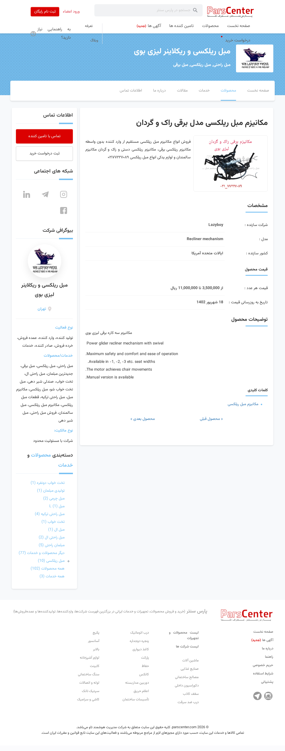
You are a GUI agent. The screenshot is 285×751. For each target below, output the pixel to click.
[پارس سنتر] (230, 12)
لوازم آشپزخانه (89, 658)
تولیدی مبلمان (51, 491)
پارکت (145, 658)
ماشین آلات (190, 660)
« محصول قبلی (211, 419)
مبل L (57, 506)
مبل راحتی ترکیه (50, 514)
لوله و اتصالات (89, 683)
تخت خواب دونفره (48, 483)
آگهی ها (262, 640)
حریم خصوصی (263, 665)
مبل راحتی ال (52, 538)
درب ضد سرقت (188, 702)
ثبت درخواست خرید (45, 154)
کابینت (94, 666)
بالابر (96, 649)
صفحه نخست (263, 632)
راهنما (269, 657)
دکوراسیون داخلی (187, 685)
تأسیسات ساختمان (135, 699)
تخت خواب (53, 522)
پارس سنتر (110, 611)
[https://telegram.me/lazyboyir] (45, 194)
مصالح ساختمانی (187, 677)
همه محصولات (48, 569)
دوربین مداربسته (137, 683)
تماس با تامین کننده (44, 136)
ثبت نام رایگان (45, 12)
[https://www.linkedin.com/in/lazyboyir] (26, 194)
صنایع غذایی (190, 669)
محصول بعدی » (143, 419)
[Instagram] (268, 696)
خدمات (65, 465)
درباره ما (267, 648)
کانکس (144, 674)
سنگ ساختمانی (88, 674)
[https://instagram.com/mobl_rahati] (63, 194)
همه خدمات (52, 576)
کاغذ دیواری (140, 649)
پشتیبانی (267, 682)
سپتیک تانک (90, 691)
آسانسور (93, 641)
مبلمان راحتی (52, 545)
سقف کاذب (191, 694)
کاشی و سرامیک (88, 699)
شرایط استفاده (263, 673)
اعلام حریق (141, 691)
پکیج (96, 633)
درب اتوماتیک (139, 633)
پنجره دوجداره (139, 641)
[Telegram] (257, 696)
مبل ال (56, 530)
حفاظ (145, 666)
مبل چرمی (54, 499)
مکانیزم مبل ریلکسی (243, 404)
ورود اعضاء (71, 12)
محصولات (41, 455)
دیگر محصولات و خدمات (42, 553)
